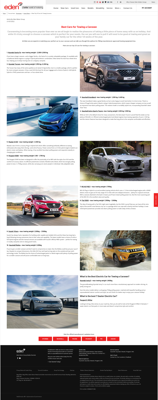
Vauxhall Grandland (89, 97)
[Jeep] (111, 2)
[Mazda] (94, 2)
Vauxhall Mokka (14, 245)
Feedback (128, 357)
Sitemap (72, 370)
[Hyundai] (108, 2)
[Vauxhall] (100, 2)
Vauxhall (81, 360)
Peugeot (97, 360)
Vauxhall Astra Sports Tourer (92, 111)
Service (89, 353)
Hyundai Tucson (14, 64)
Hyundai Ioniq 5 (85, 281)
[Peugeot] (105, 2)
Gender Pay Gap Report (106, 370)
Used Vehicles (82, 353)
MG (101, 360)
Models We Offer (83, 355)
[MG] (97, 2)
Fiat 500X (85, 200)
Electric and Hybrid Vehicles (86, 351)
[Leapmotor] (102, 2)
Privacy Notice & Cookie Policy (24, 370)
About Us (94, 353)
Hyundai (87, 360)
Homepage (19, 13)
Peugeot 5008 (14, 156)
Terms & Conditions (43, 370)
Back (4, 13)
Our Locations (121, 357)
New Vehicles (98, 351)
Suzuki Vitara (13, 231)
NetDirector (20, 396)
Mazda (92, 360)
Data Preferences (122, 370)
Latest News (27, 13)
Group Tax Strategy (59, 370)
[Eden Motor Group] (23, 5)
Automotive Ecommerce (34, 396)
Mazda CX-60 (13, 142)
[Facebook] (117, 2)
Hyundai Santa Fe (14, 52)
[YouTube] (120, 2)
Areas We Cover (137, 370)
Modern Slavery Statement (87, 370)
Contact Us (101, 353)
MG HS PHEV (85, 187)
